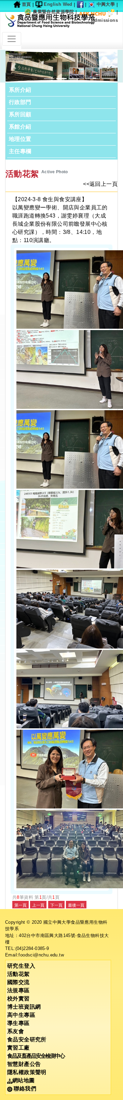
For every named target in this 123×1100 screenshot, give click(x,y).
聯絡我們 (24, 1088)
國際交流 (18, 982)
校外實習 (18, 998)
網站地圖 (23, 1080)
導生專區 (18, 1023)
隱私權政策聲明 (26, 1072)
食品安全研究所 (26, 1039)
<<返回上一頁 (100, 184)
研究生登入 (21, 966)
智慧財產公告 (24, 1064)
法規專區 (18, 990)
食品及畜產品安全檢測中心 (36, 1056)
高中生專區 (21, 1015)
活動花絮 (18, 974)
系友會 (15, 1031)
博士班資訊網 (24, 1007)
